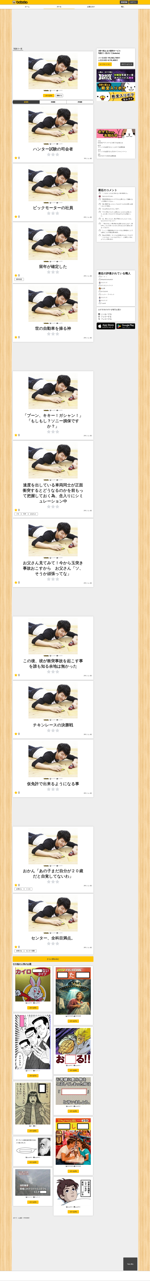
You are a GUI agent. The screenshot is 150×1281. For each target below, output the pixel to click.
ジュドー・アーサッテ (107, 294)
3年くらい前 (88, 734)
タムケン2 (104, 282)
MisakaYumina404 (107, 279)
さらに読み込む (53, 959)
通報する (59, 95)
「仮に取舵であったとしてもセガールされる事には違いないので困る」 (117, 205)
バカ (17, 514)
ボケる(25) (48, 95)
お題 (20, 1218)
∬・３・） (104, 276)
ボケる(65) (33, 1131)
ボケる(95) (33, 1008)
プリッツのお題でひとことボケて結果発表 (111, 146)
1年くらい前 (88, 158)
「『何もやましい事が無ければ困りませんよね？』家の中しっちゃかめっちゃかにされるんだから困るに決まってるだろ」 (117, 225)
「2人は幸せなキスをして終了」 (110, 209)
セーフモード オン (105, 64)
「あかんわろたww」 (107, 196)
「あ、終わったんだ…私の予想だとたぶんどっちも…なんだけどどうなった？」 (116, 220)
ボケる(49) (33, 1162)
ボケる (59, 7)
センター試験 (30, 951)
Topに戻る (130, 1264)
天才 (24, 514)
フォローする (105, 316)
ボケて (15, 1218)
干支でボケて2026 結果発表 (107, 155)
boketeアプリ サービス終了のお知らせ (110, 142)
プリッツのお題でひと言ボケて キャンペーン (112, 150)
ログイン (133, 2)
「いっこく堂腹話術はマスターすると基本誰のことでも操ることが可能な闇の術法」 (117, 231)
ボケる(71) (33, 1075)
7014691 (26, 1218)
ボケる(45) (33, 1202)
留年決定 (19, 279)
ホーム (27, 7)
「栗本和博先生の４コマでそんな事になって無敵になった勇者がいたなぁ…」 (117, 200)
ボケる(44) (73, 1212)
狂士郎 (103, 288)
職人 (122, 7)
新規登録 (124, 2)
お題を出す (91, 7)
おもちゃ (33, 514)
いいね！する (106, 314)
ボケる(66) (73, 1070)
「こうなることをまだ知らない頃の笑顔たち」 (115, 193)
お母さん (19, 889)
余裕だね (19, 951)
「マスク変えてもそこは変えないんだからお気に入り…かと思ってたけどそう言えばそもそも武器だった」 (116, 214)
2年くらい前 (88, 217)
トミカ (28, 889)
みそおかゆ (104, 291)
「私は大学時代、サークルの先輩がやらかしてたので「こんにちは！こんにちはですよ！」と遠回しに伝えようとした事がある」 (117, 237)
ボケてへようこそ (127, 64)
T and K (103, 303)
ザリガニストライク (107, 285)
